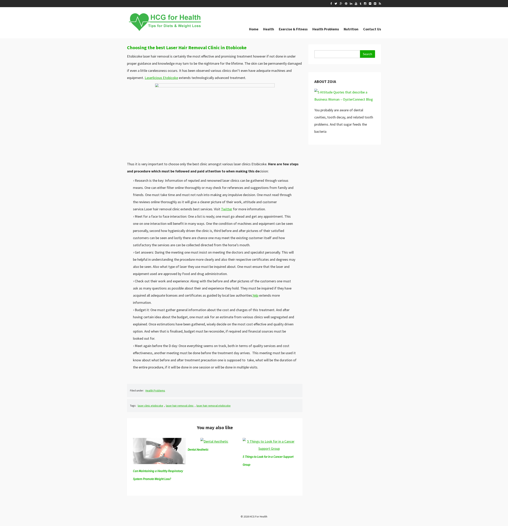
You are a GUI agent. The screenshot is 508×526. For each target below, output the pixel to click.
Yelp (255, 295)
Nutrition (351, 29)
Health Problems (325, 29)
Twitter (226, 209)
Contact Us (372, 29)
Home (253, 29)
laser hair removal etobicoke (213, 405)
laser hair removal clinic (180, 405)
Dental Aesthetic (198, 449)
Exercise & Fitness (293, 29)
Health (268, 29)
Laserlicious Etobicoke (161, 77)
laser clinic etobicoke (150, 405)
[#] (331, 3)
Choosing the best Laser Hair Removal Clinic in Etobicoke (186, 47)
